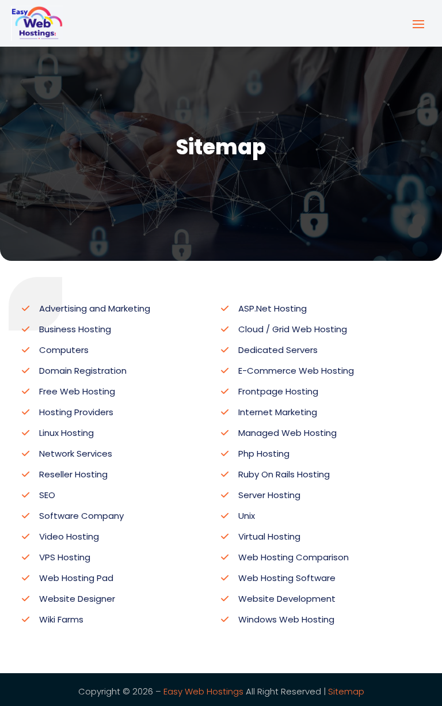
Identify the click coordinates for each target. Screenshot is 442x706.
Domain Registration (83, 371)
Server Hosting (269, 495)
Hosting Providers (76, 412)
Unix (246, 516)
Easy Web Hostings (203, 691)
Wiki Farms (61, 619)
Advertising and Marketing (94, 308)
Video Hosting (69, 536)
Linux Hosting (66, 433)
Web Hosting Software (287, 578)
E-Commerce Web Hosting (296, 371)
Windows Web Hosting (286, 619)
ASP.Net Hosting (272, 308)
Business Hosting (75, 329)
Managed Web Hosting (287, 433)
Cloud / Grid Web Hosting (292, 329)
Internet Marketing (277, 412)
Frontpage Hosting (278, 391)
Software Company (81, 516)
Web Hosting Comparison (293, 557)
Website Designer (77, 599)
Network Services (75, 453)
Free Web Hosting (77, 391)
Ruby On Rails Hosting (284, 474)
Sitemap (346, 691)
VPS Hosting (64, 557)
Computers (64, 350)
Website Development (287, 599)
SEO (47, 495)
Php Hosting (263, 453)
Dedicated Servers (278, 350)
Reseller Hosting (73, 474)
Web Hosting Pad (76, 578)
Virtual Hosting (269, 536)
